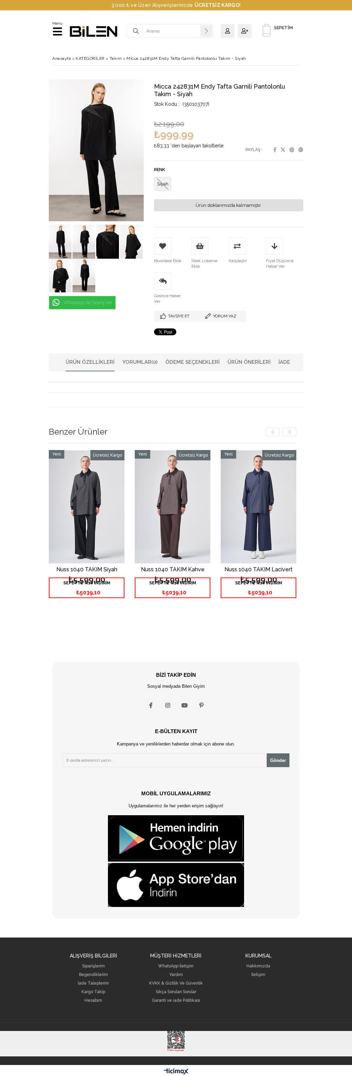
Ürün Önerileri (249, 362)
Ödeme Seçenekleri (192, 362)
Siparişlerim (93, 966)
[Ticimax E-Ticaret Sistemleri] (176, 1071)
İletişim (258, 975)
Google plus (300, 150)
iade (284, 362)
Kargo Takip (93, 992)
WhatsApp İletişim (176, 966)
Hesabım (93, 1000)
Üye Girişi (229, 31)
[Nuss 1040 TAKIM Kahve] (172, 506)
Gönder (278, 760)
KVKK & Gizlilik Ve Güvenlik (176, 983)
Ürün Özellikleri (90, 362)
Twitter (282, 150)
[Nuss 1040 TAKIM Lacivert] (258, 506)
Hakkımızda (258, 966)
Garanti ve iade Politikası (176, 1000)
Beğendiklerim (93, 975)
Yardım (176, 975)
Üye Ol (246, 31)
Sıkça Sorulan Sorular (176, 992)
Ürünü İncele (103, 531)
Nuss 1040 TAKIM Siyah (86, 570)
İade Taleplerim (93, 983)
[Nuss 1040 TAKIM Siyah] (86, 506)
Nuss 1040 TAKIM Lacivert (258, 570)
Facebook (274, 150)
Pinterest (291, 150)
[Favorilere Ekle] (87, 531)
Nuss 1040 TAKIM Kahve (173, 570)
